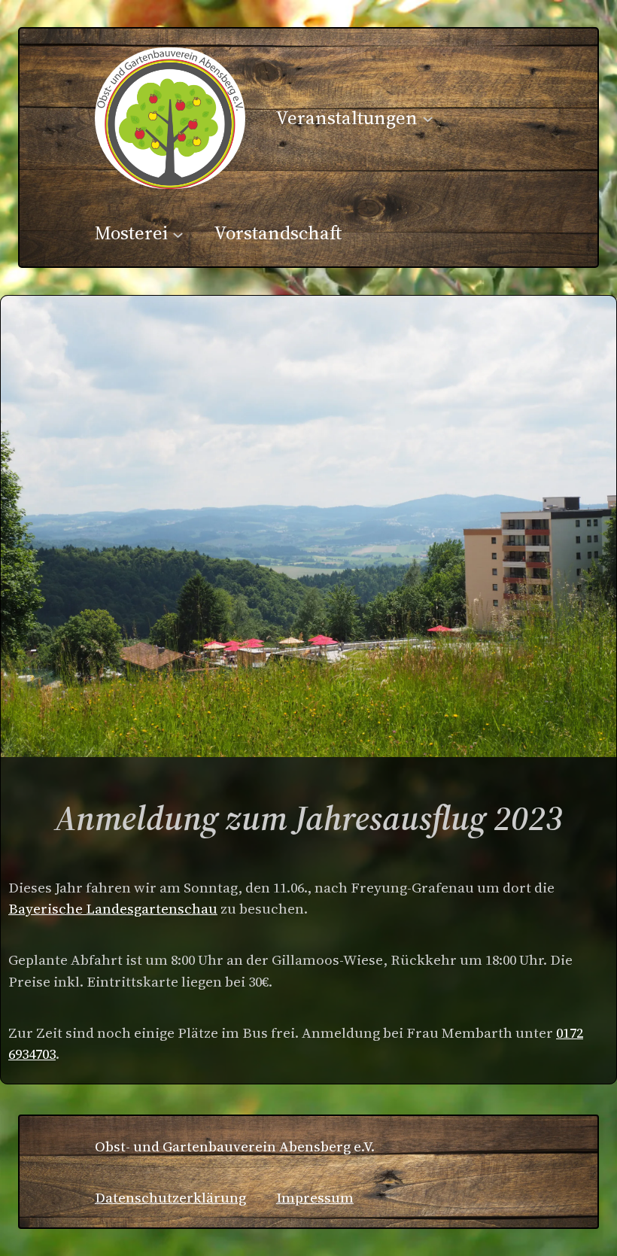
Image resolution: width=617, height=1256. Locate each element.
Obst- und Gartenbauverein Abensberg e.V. (235, 1146)
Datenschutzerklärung (170, 1197)
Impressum (315, 1197)
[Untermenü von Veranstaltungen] (427, 118)
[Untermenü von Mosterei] (178, 233)
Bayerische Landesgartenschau (112, 908)
